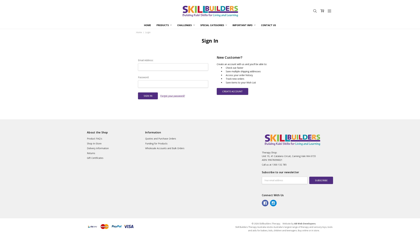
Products (163, 25)
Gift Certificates (95, 157)
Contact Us (268, 25)
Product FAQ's (94, 138)
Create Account (232, 91)
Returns (91, 153)
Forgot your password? (172, 95)
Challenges (184, 25)
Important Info (242, 25)
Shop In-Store (94, 143)
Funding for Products (156, 143)
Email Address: (145, 60)
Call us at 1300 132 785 (274, 164)
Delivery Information (98, 148)
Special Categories (212, 25)
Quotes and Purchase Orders (160, 138)
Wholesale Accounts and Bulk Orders (164, 148)
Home (147, 25)
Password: (143, 77)
